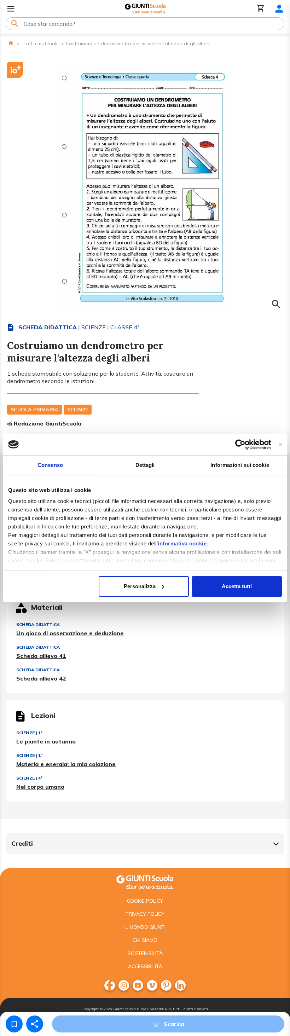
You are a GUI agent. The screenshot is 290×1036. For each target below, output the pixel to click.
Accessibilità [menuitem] (145, 966)
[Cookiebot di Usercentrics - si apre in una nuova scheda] (240, 444)
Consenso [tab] (50, 465)
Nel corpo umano (40, 786)
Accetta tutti (237, 586)
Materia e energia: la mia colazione (66, 764)
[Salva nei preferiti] (14, 1023)
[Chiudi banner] (280, 444)
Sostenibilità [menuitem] (145, 953)
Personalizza (140, 586)
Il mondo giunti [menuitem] (145, 927)
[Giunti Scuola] (145, 9)
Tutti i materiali (40, 43)
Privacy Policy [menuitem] (145, 914)
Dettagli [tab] (145, 465)
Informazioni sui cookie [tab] (239, 465)
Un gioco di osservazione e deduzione (70, 633)
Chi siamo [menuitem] (145, 940)
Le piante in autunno (46, 741)
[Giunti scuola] (145, 881)
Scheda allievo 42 (41, 678)
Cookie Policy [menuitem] (145, 901)
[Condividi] (34, 1023)
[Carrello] (260, 8)
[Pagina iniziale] (11, 43)
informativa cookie (182, 543)
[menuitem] (109, 985)
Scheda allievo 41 (41, 655)
